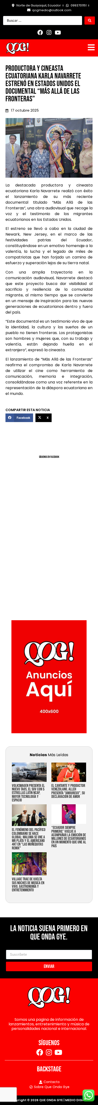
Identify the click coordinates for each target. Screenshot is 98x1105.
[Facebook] (40, 32)
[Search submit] (89, 20)
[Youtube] (58, 32)
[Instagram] (49, 32)
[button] (19, 417)
